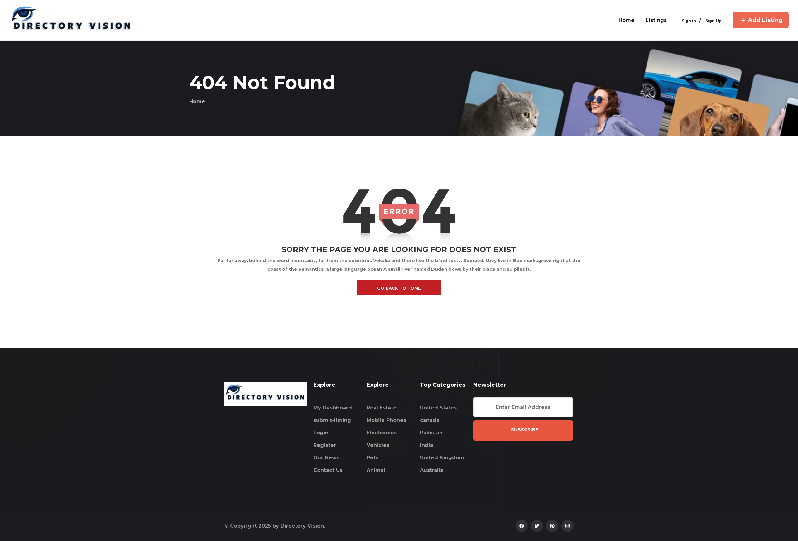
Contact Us (328, 470)
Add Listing (765, 20)
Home (197, 101)
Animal (376, 470)
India (426, 445)
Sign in (689, 20)
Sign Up (713, 20)
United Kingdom (442, 458)
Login (321, 433)
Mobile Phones (386, 420)
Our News (326, 458)
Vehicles (378, 445)
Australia (431, 470)
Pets (372, 458)
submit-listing (332, 420)
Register (324, 445)
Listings (656, 20)
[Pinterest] (552, 526)
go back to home (399, 287)
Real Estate (382, 408)
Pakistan (431, 433)
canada (430, 420)
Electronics (382, 433)
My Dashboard (332, 408)
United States (438, 408)
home (626, 20)
